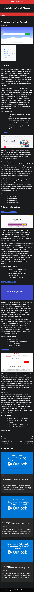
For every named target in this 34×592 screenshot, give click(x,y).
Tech (8, 430)
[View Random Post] (28, 14)
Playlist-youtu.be (8, 281)
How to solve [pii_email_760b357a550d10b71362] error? (15, 567)
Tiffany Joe (4, 482)
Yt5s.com (5, 132)
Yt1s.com (5, 349)
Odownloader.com (9, 211)
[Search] (30, 14)
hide (10, 47)
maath (5, 25)
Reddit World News (17, 8)
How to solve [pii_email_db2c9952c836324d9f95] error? (15, 523)
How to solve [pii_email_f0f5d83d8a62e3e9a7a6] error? (15, 479)
